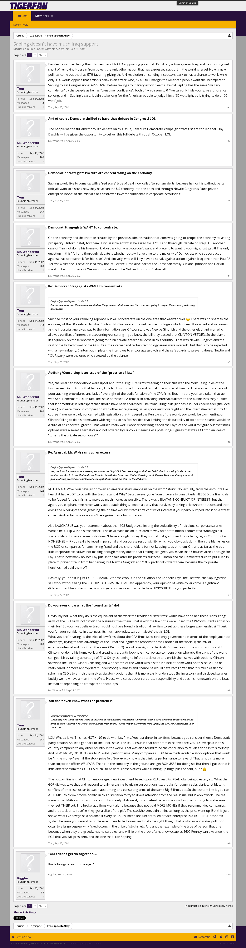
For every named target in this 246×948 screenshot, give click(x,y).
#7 (229, 595)
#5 (229, 362)
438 (42, 892)
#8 (229, 690)
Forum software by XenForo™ (39, 943)
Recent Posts (20, 24)
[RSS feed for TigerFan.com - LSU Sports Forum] (232, 937)
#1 (229, 107)
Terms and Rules (226, 943)
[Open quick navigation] (229, 35)
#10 (228, 874)
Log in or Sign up (187, 2)
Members (42, 16)
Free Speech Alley (40, 49)
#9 (229, 843)
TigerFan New (23, 937)
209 (42, 157)
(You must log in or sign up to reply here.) (209, 905)
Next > (43, 55)
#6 (229, 442)
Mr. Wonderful (28, 143)
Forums (22, 16)
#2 (229, 141)
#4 (229, 276)
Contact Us (203, 937)
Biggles (22, 878)
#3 (229, 200)
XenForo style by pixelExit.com (85, 943)
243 (42, 103)
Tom (66, 49)
